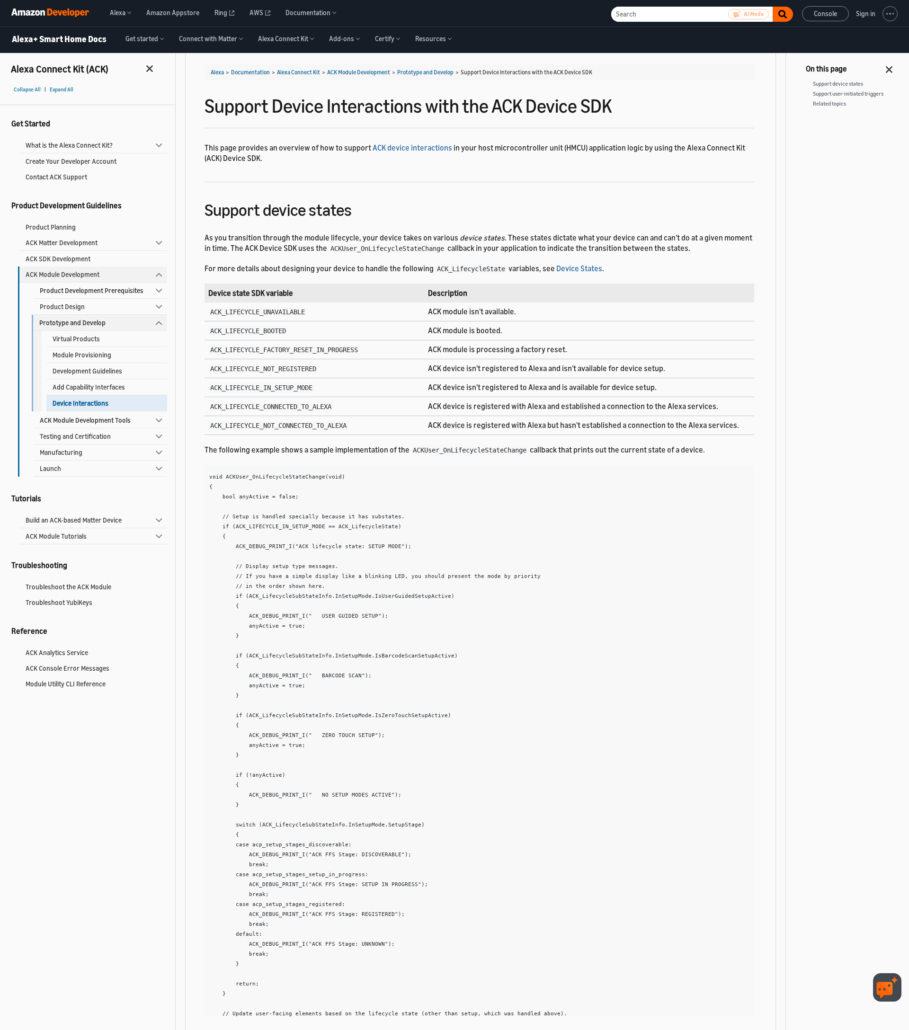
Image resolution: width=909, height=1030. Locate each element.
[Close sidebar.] (150, 68)
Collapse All (27, 89)
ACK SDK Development (58, 259)
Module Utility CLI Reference (66, 684)
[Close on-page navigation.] (889, 66)
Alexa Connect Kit (298, 72)
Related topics (829, 103)
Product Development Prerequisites (91, 290)
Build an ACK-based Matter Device (74, 520)
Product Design (62, 306)
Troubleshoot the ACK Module (68, 587)
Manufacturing (61, 452)
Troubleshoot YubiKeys (59, 602)
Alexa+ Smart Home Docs (59, 39)
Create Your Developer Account (71, 161)
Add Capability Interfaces (89, 387)
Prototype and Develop (72, 323)
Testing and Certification (75, 436)
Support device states (838, 83)
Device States (579, 268)
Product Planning (51, 227)
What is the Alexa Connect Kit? (69, 145)
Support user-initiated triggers (848, 93)
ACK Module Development (62, 274)
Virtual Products (76, 339)
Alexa (217, 72)
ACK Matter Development (62, 243)
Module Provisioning (82, 355)
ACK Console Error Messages (67, 668)
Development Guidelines (87, 371)
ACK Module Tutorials (56, 536)
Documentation (250, 72)
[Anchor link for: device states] (360, 208)
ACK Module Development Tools (85, 420)
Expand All (61, 89)
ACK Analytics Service (57, 652)
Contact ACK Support (56, 177)
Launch (50, 468)
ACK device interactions (412, 147)
